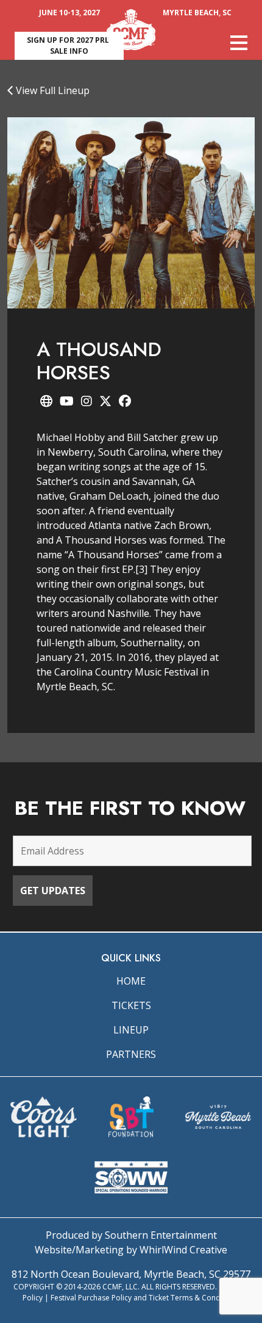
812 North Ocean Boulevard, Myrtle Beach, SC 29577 (131, 1274)
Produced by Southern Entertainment (131, 1235)
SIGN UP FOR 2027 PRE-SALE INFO (69, 45)
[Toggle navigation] (239, 43)
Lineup (131, 1030)
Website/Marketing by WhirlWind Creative (131, 1249)
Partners (131, 1054)
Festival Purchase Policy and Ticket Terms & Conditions (145, 1297)
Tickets (131, 1005)
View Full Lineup (51, 90)
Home (131, 981)
